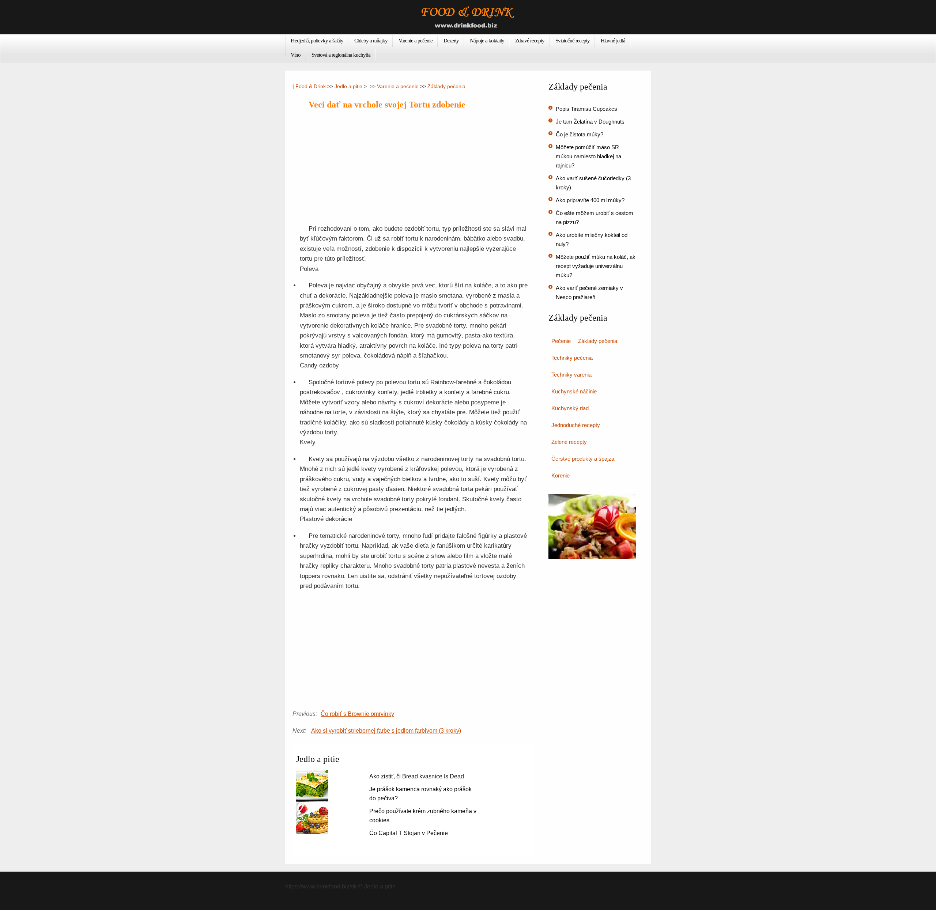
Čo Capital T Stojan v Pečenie (408, 833)
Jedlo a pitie (348, 86)
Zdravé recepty (529, 41)
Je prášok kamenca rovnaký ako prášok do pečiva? (420, 793)
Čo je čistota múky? (579, 134)
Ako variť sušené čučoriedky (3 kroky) (593, 182)
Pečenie (561, 341)
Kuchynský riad (570, 408)
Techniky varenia (571, 374)
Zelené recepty (569, 442)
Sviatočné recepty (572, 41)
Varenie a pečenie (416, 41)
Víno (296, 55)
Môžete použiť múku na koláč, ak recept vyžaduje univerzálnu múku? (595, 266)
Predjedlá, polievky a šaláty (317, 41)
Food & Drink (310, 86)
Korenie (560, 475)
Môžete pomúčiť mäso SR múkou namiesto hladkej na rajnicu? (588, 156)
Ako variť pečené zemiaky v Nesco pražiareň (589, 292)
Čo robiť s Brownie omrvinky (357, 714)
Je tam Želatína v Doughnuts (590, 121)
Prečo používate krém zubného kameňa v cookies (422, 815)
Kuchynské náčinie (574, 391)
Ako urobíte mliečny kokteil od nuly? (591, 239)
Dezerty (451, 41)
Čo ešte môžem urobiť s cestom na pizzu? (594, 217)
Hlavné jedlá (613, 41)
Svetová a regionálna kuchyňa (341, 55)
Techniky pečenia (572, 358)
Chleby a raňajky (371, 41)
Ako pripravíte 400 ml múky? (590, 200)
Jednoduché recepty (575, 425)
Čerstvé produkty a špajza (582, 459)
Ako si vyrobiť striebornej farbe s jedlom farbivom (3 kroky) (386, 731)
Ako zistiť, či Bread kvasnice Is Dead (416, 776)
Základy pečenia (446, 86)
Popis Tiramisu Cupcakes (586, 109)
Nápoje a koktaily (487, 41)
